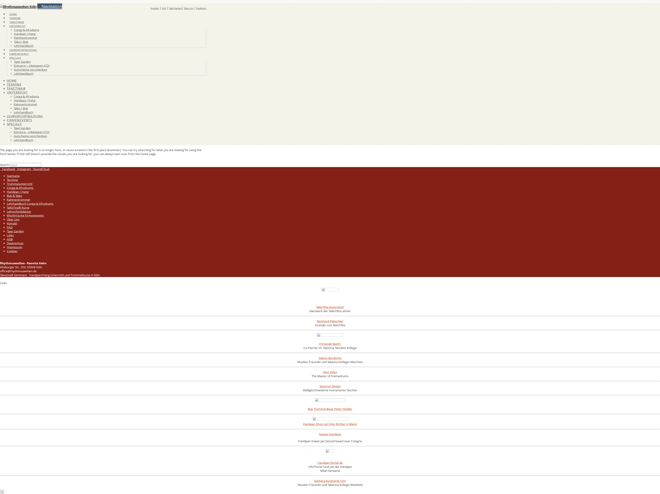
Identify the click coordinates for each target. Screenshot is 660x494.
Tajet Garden (175, 8)
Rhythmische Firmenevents (25, 215)
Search (4, 165)
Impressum (14, 247)
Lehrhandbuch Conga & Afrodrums (30, 204)
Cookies (12, 251)
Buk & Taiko (14, 196)
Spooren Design (330, 386)
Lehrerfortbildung (19, 212)
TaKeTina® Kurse (18, 208)
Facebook (201, 8)
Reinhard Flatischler (330, 321)
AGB (10, 239)
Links (10, 235)
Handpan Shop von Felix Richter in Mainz (330, 424)
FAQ (164, 8)
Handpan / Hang (18, 192)
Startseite (13, 176)
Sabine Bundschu (330, 358)
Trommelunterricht (19, 184)
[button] (49, 6)
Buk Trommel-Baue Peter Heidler (330, 409)
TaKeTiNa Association (330, 307)
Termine (12, 180)
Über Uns (188, 8)
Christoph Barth (330, 344)
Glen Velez (330, 372)
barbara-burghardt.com (330, 481)
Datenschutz (15, 243)
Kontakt (155, 8)
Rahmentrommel (18, 200)
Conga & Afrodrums (20, 188)
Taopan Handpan (330, 434)
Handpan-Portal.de (330, 463)
